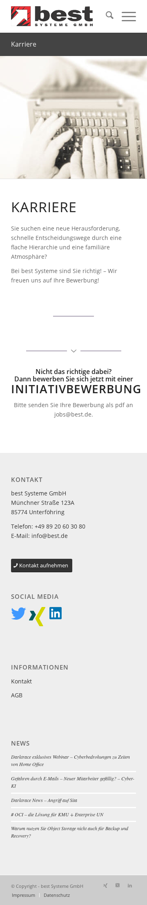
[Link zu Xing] (105, 885)
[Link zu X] (117, 885)
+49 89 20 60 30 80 (60, 526)
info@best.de (49, 536)
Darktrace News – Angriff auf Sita (44, 800)
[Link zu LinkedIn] (130, 885)
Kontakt (21, 681)
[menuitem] (106, 16)
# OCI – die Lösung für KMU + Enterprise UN (57, 814)
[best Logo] (61, 16)
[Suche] (106, 16)
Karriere (23, 44)
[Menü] (125, 16)
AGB (16, 695)
